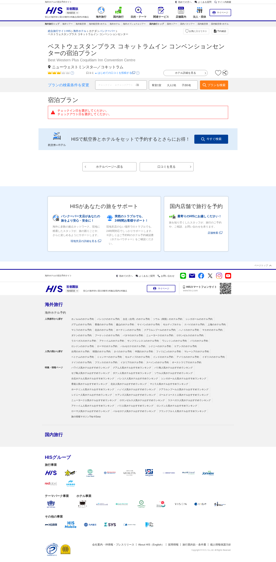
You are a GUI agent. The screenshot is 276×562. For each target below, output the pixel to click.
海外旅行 (54, 304)
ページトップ (261, 265)
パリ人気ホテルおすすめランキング (135, 405)
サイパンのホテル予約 (148, 324)
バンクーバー (107, 30)
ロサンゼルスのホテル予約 (190, 335)
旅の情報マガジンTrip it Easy (86, 416)
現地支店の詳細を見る (84, 241)
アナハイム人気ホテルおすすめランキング (92, 405)
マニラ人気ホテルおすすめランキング (169, 384)
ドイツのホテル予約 (81, 362)
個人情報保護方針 (220, 544)
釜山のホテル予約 (125, 324)
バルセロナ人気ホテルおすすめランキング (134, 411)
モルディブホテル (172, 324)
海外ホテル (115, 24)
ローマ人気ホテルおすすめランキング (90, 411)
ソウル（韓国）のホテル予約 (167, 319)
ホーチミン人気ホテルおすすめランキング (92, 389)
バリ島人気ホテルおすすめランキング (173, 367)
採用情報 (173, 544)
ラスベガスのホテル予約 (83, 341)
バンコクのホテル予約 (108, 319)
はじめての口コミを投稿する (115, 72)
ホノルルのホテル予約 (82, 319)
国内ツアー (172, 24)
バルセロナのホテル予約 (133, 346)
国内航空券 (203, 24)
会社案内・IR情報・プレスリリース (113, 544)
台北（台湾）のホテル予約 (136, 319)
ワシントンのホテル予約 (174, 341)
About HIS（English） (151, 544)
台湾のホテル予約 (80, 351)
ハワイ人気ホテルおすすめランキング (90, 367)
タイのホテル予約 (123, 351)
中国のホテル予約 (144, 351)
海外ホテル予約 (55, 312)
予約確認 (221, 31)
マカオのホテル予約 (212, 330)
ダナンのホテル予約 (81, 335)
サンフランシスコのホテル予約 (143, 341)
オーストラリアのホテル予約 (186, 362)
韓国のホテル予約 (102, 351)
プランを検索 (216, 85)
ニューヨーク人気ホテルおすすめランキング (93, 400)
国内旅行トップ (156, 24)
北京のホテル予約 (104, 330)
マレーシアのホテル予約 (196, 351)
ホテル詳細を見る (185, 72)
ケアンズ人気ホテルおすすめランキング (135, 395)
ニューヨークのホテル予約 (159, 335)
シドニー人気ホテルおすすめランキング (91, 395)
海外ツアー (67, 24)
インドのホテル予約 (163, 357)
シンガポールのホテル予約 (199, 319)
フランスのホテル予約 (106, 362)
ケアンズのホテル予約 (185, 346)
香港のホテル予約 (104, 324)
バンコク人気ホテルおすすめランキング (137, 378)
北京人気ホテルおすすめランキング (129, 384)
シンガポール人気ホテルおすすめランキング (183, 378)
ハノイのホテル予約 (189, 330)
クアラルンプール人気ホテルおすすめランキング (183, 389)
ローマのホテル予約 (107, 346)
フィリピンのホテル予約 (168, 351)
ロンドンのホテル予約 (82, 346)
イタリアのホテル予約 (132, 362)
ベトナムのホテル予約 (82, 357)
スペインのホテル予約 (157, 362)
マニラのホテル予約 (81, 330)
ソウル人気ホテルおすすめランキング (173, 373)
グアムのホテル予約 (81, 324)
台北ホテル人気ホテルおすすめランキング (92, 378)
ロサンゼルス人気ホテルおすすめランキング (142, 400)
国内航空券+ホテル (220, 24)
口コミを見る (167, 166)
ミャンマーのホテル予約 (109, 357)
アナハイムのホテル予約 (111, 341)
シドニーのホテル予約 (160, 346)
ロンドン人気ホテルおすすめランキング (177, 405)
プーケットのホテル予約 (107, 335)
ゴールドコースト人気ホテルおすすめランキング (183, 395)
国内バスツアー (187, 24)
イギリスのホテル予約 (213, 357)
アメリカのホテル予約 (187, 357)
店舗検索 (213, 232)
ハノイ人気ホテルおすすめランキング (136, 389)
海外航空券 (81, 24)
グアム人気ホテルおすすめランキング (132, 367)
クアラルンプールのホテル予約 (160, 330)
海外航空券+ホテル (98, 24)
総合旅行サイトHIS (59, 30)
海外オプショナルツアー (134, 24)
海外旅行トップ (52, 24)
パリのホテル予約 (199, 341)
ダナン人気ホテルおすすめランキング (132, 373)
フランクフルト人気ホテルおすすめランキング (182, 411)
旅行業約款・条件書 (194, 544)
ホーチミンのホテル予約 (128, 330)
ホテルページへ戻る (109, 166)
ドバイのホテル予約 (194, 324)
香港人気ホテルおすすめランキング (89, 384)
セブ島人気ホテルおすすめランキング (90, 373)
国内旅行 (54, 434)
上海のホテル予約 (217, 324)
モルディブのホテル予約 (137, 357)
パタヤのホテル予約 (133, 335)
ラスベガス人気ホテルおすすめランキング (189, 400)
